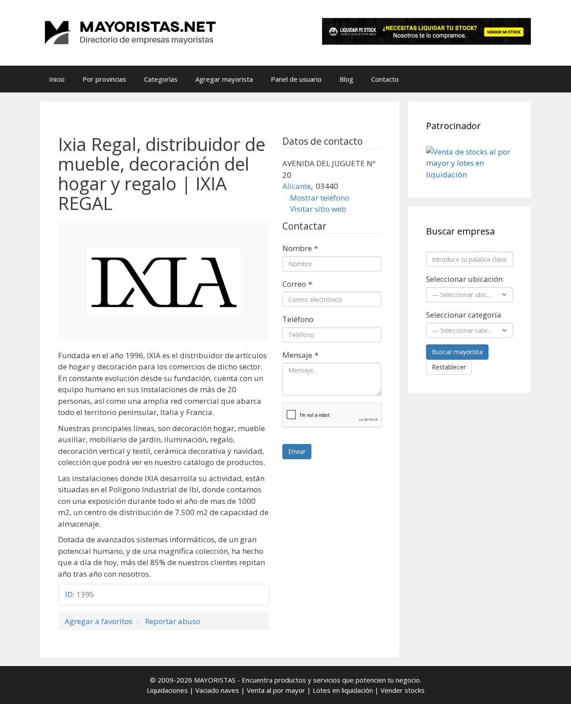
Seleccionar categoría (463, 315)
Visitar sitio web (318, 209)
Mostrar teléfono (319, 198)
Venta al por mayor (276, 690)
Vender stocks (403, 690)
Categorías (161, 79)
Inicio (57, 79)
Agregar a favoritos (98, 621)
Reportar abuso (172, 621)
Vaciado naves (217, 690)
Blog (346, 79)
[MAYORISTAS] (129, 32)
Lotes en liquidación (343, 690)
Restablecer (449, 367)
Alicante (296, 186)
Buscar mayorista (457, 352)
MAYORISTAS (215, 679)
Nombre (300, 248)
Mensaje (300, 355)
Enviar (297, 451)
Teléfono (298, 319)
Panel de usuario (296, 79)
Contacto (385, 79)
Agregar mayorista (224, 79)
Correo (297, 284)
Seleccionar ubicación (464, 279)
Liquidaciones (167, 690)
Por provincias (104, 79)
